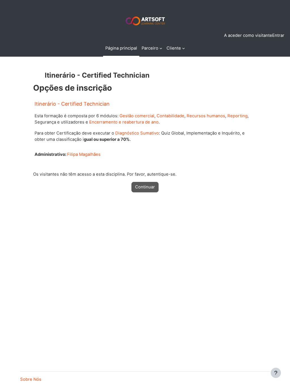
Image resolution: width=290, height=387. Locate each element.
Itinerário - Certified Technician (72, 104)
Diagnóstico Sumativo (137, 133)
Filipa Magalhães (84, 154)
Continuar (145, 187)
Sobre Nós (30, 379)
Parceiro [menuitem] (150, 48)
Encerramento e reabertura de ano (124, 122)
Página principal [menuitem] (121, 48)
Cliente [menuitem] (174, 48)
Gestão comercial (137, 115)
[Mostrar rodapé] (276, 373)
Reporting (237, 115)
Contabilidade (170, 115)
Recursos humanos (206, 115)
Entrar (278, 35)
